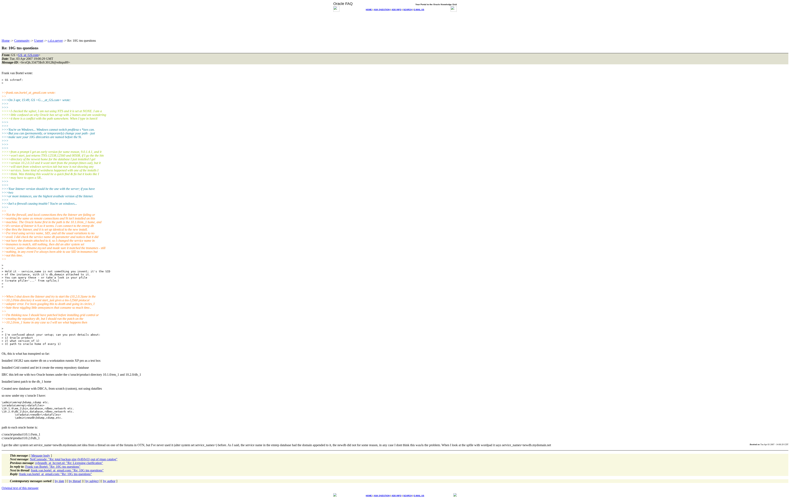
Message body (40, 455)
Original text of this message (20, 488)
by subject (92, 481)
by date (59, 481)
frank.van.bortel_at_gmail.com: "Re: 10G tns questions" (67, 470)
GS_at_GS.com (28, 55)
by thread (75, 481)
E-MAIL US (419, 9)
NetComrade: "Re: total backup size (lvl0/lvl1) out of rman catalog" (73, 459)
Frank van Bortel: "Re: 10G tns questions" (52, 466)
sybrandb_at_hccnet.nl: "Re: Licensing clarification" (69, 463)
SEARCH (407, 9)
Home (6, 40)
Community (22, 40)
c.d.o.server (55, 40)
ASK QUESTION (382, 9)
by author (109, 481)
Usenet (38, 40)
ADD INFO (396, 9)
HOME (369, 9)
